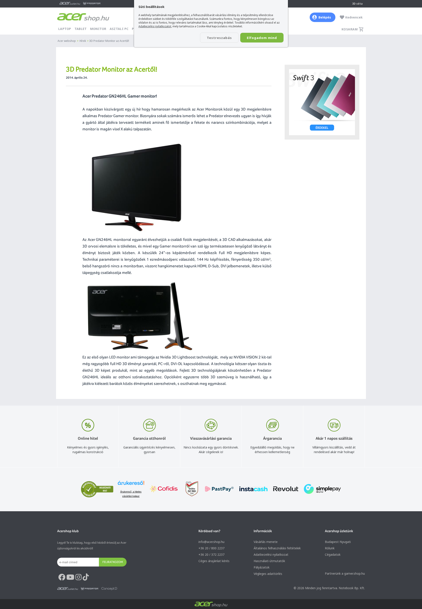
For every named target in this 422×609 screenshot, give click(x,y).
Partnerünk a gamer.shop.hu (345, 573)
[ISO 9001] (189, 489)
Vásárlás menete (266, 542)
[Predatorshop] (89, 589)
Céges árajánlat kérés (213, 561)
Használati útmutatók (269, 561)
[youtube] (70, 577)
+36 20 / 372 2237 (211, 554)
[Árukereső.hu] (131, 485)
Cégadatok (332, 554)
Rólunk (330, 548)
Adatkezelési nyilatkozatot (154, 26)
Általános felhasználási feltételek (277, 548)
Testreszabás (219, 37)
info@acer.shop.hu (211, 542)
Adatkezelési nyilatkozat (271, 554)
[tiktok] (86, 577)
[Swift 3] (322, 102)
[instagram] (78, 577)
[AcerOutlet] (67, 589)
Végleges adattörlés (268, 574)
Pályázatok (261, 567)
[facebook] (61, 577)
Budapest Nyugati (338, 542)
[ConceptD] (109, 589)
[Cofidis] (164, 489)
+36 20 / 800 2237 (211, 548)
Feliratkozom (112, 562)
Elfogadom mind (262, 37)
